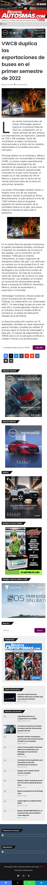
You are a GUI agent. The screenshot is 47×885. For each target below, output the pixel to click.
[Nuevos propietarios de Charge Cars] (10, 794)
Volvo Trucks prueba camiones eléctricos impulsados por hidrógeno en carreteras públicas (29, 750)
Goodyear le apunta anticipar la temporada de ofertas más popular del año (29, 728)
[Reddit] (32, 356)
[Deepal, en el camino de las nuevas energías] (10, 774)
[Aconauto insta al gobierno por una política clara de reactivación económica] (10, 763)
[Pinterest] (27, 356)
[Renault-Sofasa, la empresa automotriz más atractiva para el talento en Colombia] (10, 739)
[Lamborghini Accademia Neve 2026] (10, 804)
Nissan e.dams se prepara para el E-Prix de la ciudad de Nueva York (30, 782)
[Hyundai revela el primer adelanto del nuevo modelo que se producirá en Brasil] (10, 697)
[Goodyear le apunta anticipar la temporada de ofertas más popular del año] (10, 729)
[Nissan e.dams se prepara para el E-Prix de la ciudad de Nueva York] (10, 783)
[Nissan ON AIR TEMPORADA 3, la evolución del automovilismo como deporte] (10, 813)
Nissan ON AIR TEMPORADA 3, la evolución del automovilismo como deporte (29, 813)
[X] (11, 356)
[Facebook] (6, 356)
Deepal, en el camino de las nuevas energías (28, 772)
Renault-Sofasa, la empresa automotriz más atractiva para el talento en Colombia (30, 738)
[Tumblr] (21, 356)
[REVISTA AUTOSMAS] (23, 15)
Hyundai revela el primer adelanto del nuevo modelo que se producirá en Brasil (30, 696)
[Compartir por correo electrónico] (6, 361)
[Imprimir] (11, 361)
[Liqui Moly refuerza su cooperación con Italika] (10, 719)
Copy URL (39, 348)
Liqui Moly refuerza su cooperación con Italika (27, 717)
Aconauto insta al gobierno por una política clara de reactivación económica (30, 762)
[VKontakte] (37, 356)
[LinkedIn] (16, 356)
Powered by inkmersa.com (24, 870)
